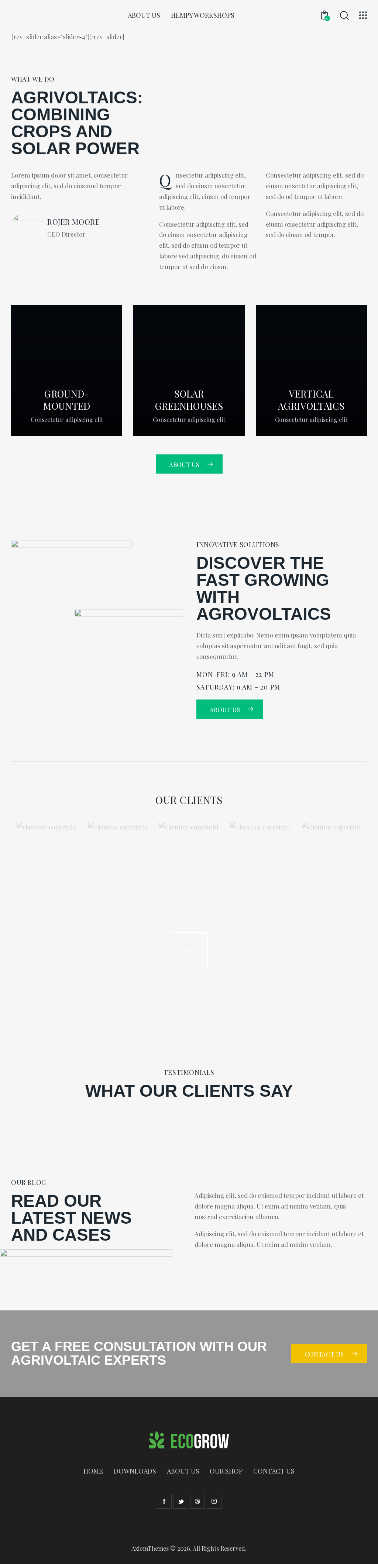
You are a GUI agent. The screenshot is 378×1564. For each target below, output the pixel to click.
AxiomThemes (150, 1548)
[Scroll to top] (358, 1550)
